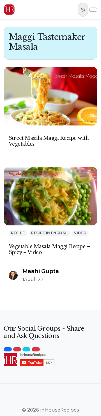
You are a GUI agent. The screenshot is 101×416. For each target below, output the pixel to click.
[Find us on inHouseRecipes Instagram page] (17, 349)
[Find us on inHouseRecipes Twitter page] (26, 349)
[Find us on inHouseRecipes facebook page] (8, 349)
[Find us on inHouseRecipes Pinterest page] (36, 349)
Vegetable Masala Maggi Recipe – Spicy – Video (49, 249)
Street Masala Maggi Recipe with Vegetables (49, 141)
